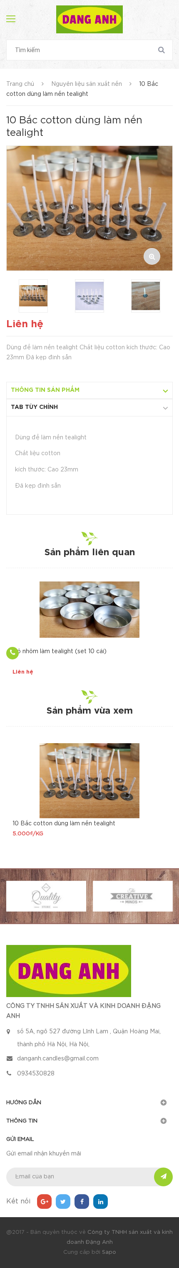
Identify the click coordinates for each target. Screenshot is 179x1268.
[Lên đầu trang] (158, 750)
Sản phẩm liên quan (90, 553)
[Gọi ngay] (12, 653)
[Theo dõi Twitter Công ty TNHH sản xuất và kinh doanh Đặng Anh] (63, 1201)
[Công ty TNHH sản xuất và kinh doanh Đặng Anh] (68, 970)
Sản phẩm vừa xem (90, 711)
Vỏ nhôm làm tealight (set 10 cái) (59, 651)
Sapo (109, 1252)
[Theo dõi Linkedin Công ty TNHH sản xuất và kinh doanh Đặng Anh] (100, 1201)
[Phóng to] (152, 256)
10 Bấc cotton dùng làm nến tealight (63, 823)
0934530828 (36, 1073)
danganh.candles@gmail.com (58, 1058)
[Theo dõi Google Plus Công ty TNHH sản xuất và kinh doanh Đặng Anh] (44, 1201)
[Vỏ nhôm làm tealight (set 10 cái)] (89, 609)
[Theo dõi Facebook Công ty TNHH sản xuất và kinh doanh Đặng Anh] (82, 1201)
